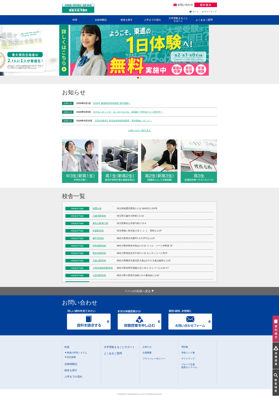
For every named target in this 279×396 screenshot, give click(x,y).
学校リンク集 (188, 352)
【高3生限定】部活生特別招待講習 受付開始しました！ (123, 120)
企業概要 (147, 352)
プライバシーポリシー (154, 358)
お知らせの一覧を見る (139, 130)
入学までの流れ (152, 19)
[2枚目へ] (141, 78)
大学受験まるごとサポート (119, 347)
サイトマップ (210, 11)
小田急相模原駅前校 (103, 268)
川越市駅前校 (99, 216)
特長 (74, 19)
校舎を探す (127, 19)
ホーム (195, 11)
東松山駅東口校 (100, 223)
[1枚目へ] (138, 78)
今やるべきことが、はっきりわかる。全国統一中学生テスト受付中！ (128, 112)
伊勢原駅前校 (99, 245)
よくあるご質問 (204, 19)
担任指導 (71, 357)
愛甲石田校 (98, 238)
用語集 (184, 347)
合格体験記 (101, 19)
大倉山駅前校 (99, 260)
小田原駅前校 (99, 275)
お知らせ (147, 347)
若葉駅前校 (98, 230)
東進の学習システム (77, 352)
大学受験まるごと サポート (178, 19)
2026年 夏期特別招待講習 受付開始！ (112, 103)
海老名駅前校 (99, 253)
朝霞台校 (97, 208)
